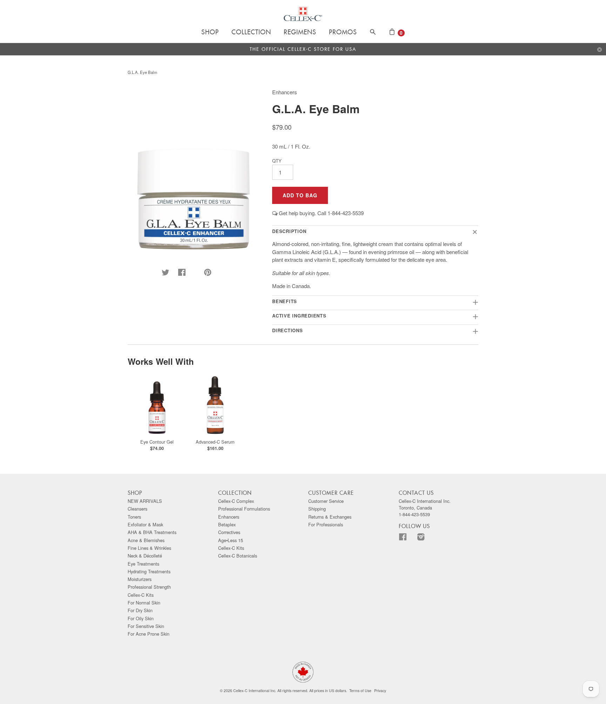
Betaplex (227, 524)
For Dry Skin (140, 610)
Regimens (300, 32)
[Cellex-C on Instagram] (425, 538)
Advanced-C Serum (215, 441)
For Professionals (325, 524)
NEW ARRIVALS (145, 501)
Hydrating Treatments (149, 571)
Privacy (380, 690)
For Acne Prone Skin (148, 633)
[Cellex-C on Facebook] (407, 538)
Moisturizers (140, 579)
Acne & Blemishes (146, 540)
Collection (251, 32)
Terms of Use (360, 690)
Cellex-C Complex (236, 501)
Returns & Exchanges (329, 516)
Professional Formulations (244, 508)
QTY (277, 160)
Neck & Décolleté (145, 555)
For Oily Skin (141, 618)
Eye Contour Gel (157, 441)
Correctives (229, 532)
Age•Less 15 (230, 540)
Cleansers (137, 508)
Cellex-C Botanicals (237, 555)
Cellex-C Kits (141, 595)
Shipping (317, 508)
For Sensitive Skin (146, 626)
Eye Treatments (143, 563)
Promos (343, 32)
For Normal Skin (144, 602)
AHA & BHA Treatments (152, 532)
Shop (210, 32)
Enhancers (228, 516)
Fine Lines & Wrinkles (149, 548)
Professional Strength (149, 586)
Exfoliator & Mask (145, 524)
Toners (134, 516)
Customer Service (326, 501)
